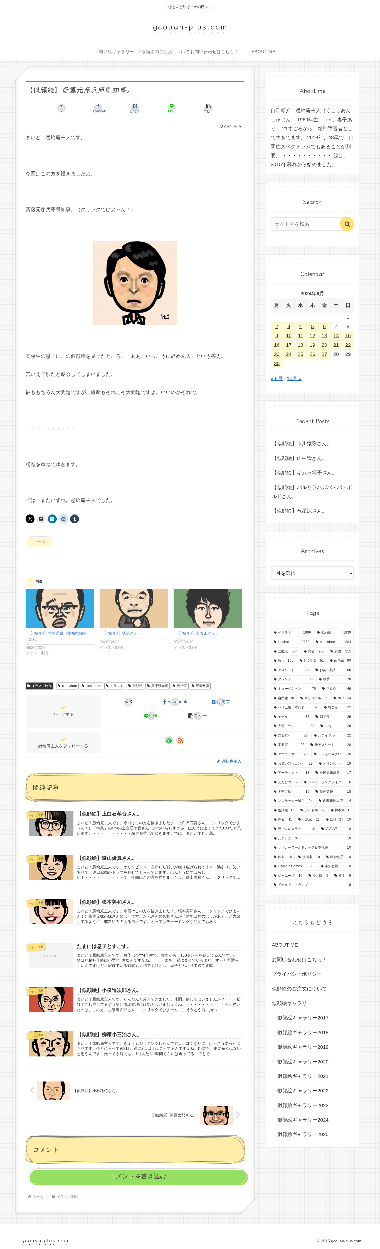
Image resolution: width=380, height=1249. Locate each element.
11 (300, 335)
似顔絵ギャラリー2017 (303, 1018)
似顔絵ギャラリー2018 (303, 1032)
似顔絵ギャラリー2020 (303, 1062)
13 (324, 335)
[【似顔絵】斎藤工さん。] (208, 608)
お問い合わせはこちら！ (299, 959)
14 (336, 335)
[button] (208, 108)
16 (277, 345)
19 (312, 345)
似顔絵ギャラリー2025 (303, 1134)
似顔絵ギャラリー (292, 1003)
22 (348, 345)
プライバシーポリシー (297, 974)
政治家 (182, 686)
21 (336, 345)
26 (312, 354)
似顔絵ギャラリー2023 (303, 1105)
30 (277, 363)
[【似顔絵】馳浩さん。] (134, 608)
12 (312, 335)
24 (289, 354)
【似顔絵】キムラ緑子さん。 (304, 473)
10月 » (294, 378)
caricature (69, 686)
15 (348, 335)
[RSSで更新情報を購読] (180, 740)
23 (277, 354)
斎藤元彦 (202, 686)
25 (300, 354)
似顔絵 (137, 686)
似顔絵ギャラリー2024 (303, 1120)
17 (289, 345)
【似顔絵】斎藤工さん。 (197, 633)
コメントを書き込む (137, 1176)
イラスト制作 (42, 686)
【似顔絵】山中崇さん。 (299, 458)
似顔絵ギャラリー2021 (303, 1076)
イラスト (117, 686)
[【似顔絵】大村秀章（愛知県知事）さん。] (60, 608)
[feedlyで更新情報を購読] (169, 740)
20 (324, 345)
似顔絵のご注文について (299, 989)
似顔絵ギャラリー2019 (303, 1047)
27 (324, 354)
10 (289, 335)
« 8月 (277, 378)
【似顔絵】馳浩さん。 (121, 633)
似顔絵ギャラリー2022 (303, 1090)
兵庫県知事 (159, 686)
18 (300, 345)
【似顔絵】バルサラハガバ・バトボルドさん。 (312, 492)
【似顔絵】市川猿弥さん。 (302, 443)
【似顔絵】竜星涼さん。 (299, 511)
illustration (93, 686)
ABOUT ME (285, 945)
